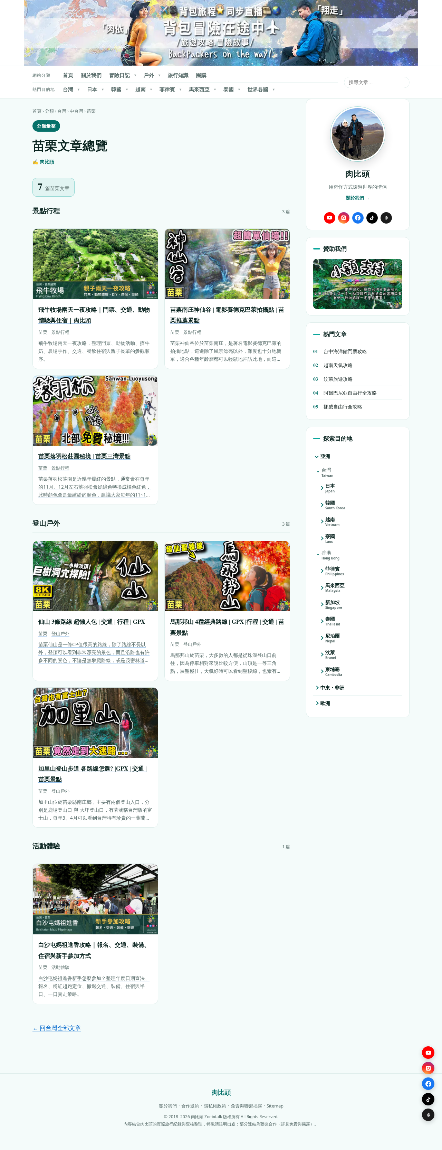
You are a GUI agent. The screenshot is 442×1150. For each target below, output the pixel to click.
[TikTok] (372, 218)
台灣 (71, 89)
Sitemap (275, 1106)
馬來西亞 (202, 89)
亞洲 (325, 456)
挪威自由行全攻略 (337, 406)
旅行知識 (178, 75)
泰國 (231, 89)
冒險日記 (122, 75)
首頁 (68, 75)
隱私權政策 (215, 1106)
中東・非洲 (332, 687)
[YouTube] (329, 218)
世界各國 (261, 89)
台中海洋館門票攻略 (340, 351)
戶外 (152, 75)
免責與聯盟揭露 (246, 1106)
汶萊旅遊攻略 (333, 379)
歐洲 (325, 703)
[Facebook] (358, 218)
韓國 (119, 89)
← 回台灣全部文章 (56, 1028)
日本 (95, 89)
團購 (201, 75)
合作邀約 (190, 1106)
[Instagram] (343, 218)
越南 (143, 89)
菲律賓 (170, 89)
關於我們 (91, 75)
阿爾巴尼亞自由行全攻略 (345, 392)
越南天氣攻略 (333, 365)
